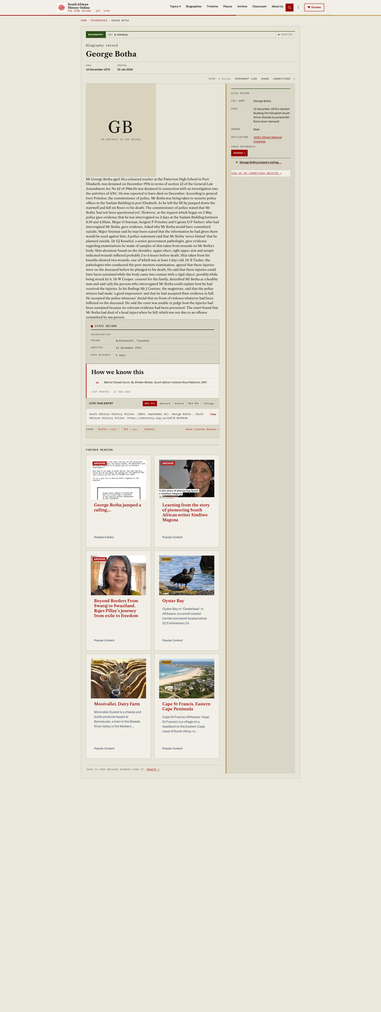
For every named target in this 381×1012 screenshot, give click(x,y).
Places (227, 6)
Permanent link (246, 78)
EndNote (150, 429)
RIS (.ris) (131, 429)
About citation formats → (202, 429)
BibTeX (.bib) (107, 429)
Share (265, 78)
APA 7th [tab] (150, 403)
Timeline (212, 6)
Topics (175, 6)
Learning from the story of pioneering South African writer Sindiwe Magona (186, 512)
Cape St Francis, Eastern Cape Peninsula (186, 706)
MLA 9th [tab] (194, 403)
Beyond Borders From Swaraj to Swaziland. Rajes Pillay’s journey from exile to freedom (116, 608)
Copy (213, 414)
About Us (277, 6)
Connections (284, 78)
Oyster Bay (173, 600)
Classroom (259, 6)
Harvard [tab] (165, 403)
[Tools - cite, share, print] (298, 7)
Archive (242, 6)
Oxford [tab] (179, 403)
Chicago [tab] (209, 403)
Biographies (194, 6)
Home (84, 20)
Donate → (153, 769)
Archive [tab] (239, 153)
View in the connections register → (256, 173)
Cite (219, 78)
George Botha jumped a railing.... (117, 507)
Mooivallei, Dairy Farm (117, 704)
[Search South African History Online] (289, 8)
